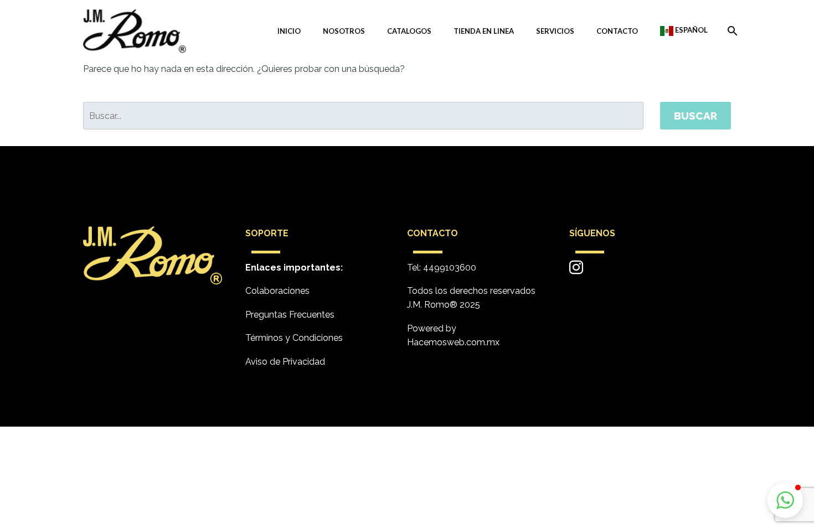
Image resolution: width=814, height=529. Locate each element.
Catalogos (409, 31)
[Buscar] (730, 31)
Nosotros (344, 31)
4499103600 (449, 267)
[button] (785, 500)
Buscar (695, 116)
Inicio (289, 31)
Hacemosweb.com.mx (453, 342)
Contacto (617, 31)
